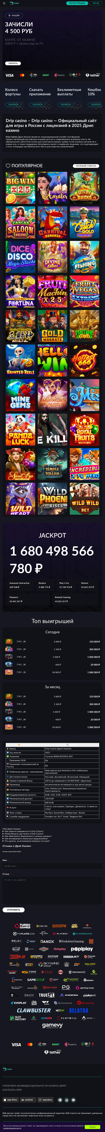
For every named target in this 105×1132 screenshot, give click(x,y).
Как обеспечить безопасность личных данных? (28, 836)
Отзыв (6, 874)
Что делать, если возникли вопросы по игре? (27, 841)
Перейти (13, 105)
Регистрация (77, 3)
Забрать (13, 63)
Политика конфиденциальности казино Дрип (34, 1086)
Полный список (86, 166)
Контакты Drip (12, 1090)
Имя (5, 860)
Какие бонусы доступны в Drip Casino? (24, 834)
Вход (96, 3)
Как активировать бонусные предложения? (26, 839)
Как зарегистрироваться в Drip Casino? (24, 831)
